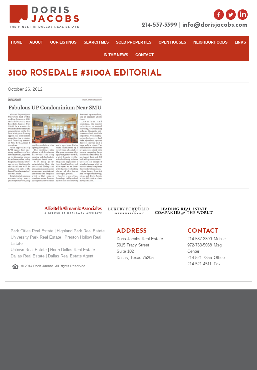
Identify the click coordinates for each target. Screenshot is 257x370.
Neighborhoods (210, 42)
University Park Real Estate (36, 237)
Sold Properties (133, 42)
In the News (116, 55)
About (36, 42)
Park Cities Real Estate (32, 231)
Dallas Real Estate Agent (70, 256)
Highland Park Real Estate (81, 231)
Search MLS (96, 42)
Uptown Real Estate (29, 249)
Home (16, 42)
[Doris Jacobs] (44, 27)
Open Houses (172, 42)
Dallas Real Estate (28, 256)
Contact (144, 55)
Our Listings (63, 42)
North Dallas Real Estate (72, 249)
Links (240, 42)
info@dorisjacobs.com (215, 25)
